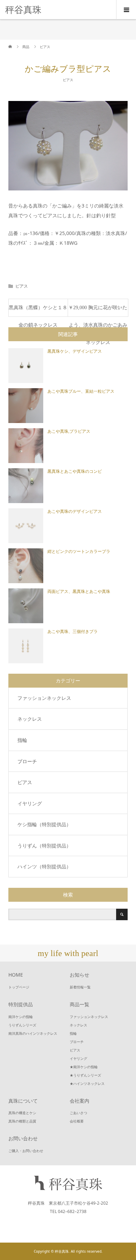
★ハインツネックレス (87, 1083)
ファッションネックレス (44, 698)
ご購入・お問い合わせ (25, 1150)
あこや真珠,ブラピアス (68, 431)
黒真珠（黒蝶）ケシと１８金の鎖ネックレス (38, 310)
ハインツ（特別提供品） (44, 866)
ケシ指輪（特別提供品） (44, 824)
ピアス (68, 79)
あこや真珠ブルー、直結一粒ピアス (80, 391)
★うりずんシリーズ (85, 1075)
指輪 (22, 740)
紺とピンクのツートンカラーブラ (78, 551)
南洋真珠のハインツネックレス (32, 1033)
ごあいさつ (78, 1112)
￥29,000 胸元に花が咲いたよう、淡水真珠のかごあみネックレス (97, 310)
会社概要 (77, 1121)
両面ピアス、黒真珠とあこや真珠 (78, 591)
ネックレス (29, 718)
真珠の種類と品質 (22, 1121)
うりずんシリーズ (22, 1025)
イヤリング (29, 803)
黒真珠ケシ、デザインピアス (74, 351)
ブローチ (27, 761)
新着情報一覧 (80, 987)
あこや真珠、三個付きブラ (72, 631)
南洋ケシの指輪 (20, 1016)
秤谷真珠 (23, 9)
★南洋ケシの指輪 (84, 1066)
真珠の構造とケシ (22, 1112)
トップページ (18, 987)
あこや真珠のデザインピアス (74, 511)
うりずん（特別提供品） (44, 845)
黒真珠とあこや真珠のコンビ (74, 471)
